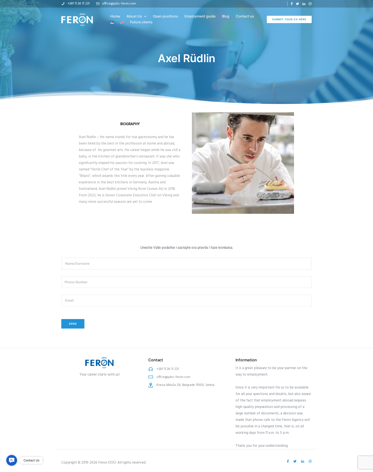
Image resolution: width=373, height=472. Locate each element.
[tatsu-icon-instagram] (310, 4)
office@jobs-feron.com (119, 3)
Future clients (141, 22)
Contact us (245, 16)
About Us (134, 16)
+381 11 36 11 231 (78, 3)
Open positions (165, 16)
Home (115, 16)
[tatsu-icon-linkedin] (303, 4)
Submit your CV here (289, 19)
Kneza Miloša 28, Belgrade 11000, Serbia (185, 385)
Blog (225, 16)
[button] (11, 460)
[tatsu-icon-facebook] (292, 4)
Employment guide (200, 16)
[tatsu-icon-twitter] (297, 4)
